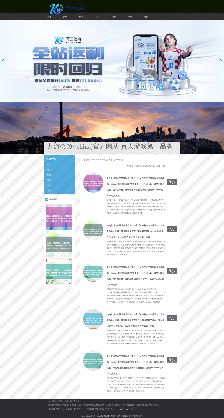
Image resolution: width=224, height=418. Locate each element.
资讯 (65, 16)
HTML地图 (139, 416)
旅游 (114, 16)
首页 (49, 16)
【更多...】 (172, 181)
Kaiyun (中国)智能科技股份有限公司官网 (95, 409)
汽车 (130, 16)
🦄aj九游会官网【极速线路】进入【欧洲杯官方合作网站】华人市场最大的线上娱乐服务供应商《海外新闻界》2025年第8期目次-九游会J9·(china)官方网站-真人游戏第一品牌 (136, 231)
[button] (221, 61)
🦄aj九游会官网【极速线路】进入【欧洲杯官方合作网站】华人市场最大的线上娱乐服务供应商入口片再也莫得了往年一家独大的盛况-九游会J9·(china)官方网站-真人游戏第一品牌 (136, 320)
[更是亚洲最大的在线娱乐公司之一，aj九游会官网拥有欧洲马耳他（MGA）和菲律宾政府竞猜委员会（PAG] (59, 230)
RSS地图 (132, 416)
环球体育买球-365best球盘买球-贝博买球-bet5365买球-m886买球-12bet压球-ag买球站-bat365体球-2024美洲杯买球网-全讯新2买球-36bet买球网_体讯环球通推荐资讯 (103, 405)
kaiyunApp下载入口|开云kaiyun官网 (123, 409)
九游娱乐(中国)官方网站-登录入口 (68, 401)
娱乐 (81, 16)
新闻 (97, 16)
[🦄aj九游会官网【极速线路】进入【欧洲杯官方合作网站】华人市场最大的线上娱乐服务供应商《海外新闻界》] (59, 257)
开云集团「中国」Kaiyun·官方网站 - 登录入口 (64, 409)
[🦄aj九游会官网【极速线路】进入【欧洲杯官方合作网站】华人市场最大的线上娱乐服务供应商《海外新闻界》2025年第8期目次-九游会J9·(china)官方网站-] (93, 230)
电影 (146, 16)
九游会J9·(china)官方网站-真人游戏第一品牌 (150, 166)
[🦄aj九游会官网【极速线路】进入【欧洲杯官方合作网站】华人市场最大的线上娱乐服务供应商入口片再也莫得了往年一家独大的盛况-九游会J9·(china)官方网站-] (93, 319)
